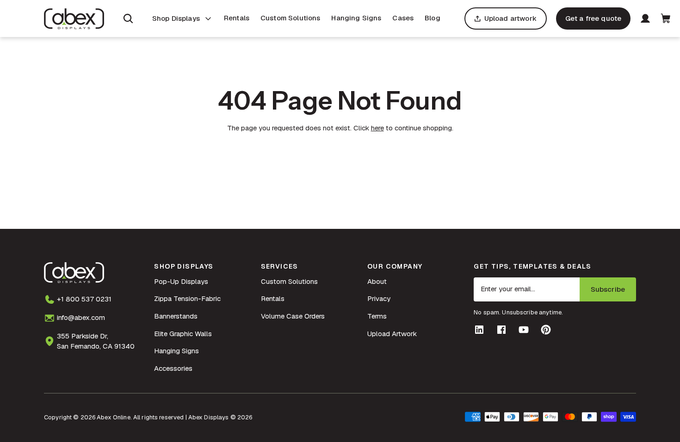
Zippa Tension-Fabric (187, 298)
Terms (377, 316)
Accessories (173, 368)
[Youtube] (523, 329)
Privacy (378, 298)
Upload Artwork (392, 333)
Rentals (236, 17)
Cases (403, 17)
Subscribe (608, 289)
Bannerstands (176, 316)
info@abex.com (81, 317)
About (377, 281)
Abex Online (113, 417)
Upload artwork (510, 18)
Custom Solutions (290, 17)
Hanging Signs (356, 17)
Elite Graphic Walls (183, 333)
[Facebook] (501, 329)
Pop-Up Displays (181, 281)
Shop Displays (176, 18)
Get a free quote (593, 18)
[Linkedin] (479, 329)
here (377, 127)
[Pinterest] (545, 329)
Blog (432, 17)
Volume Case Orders (293, 316)
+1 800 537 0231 (84, 299)
